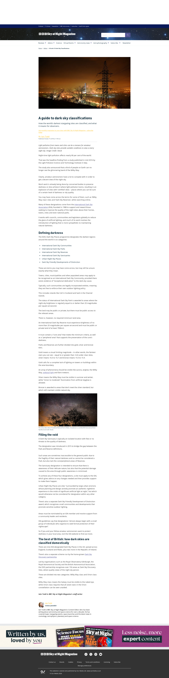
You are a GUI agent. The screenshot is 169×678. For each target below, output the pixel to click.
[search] (127, 35)
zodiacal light (48, 372)
